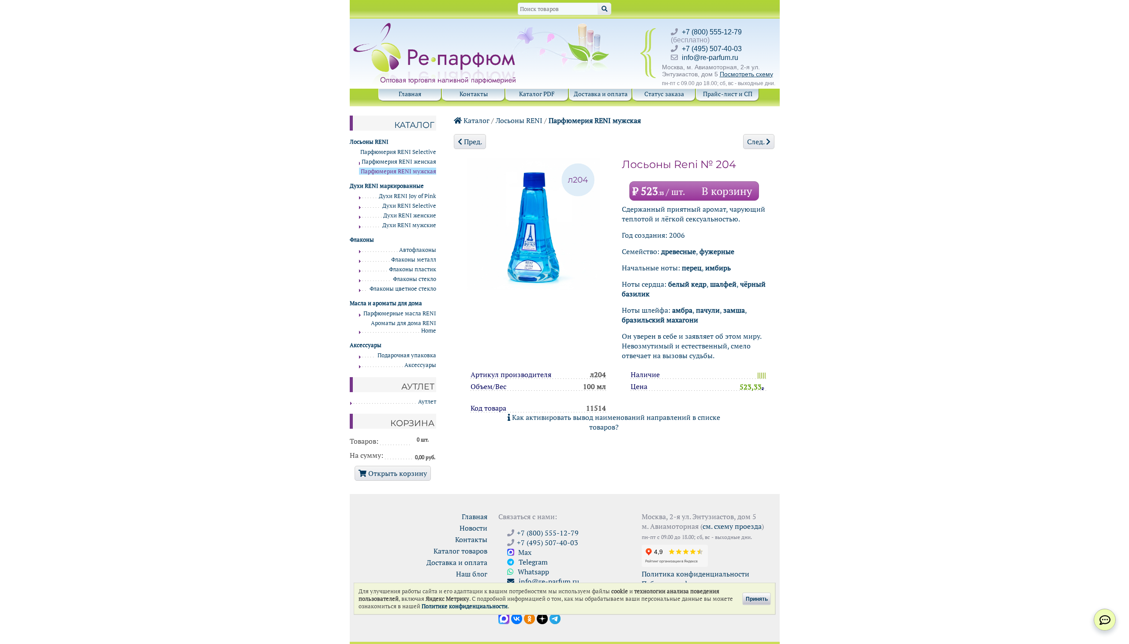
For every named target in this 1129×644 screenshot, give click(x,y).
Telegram (532, 562)
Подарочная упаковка (407, 355)
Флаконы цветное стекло (403, 288)
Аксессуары (420, 365)
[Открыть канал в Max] (503, 618)
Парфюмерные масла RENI (399, 313)
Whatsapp (532, 572)
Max (523, 552)
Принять (757, 598)
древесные (678, 251)
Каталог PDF (537, 94)
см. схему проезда (732, 526)
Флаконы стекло (414, 279)
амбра (682, 310)
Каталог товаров (460, 551)
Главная (410, 94)
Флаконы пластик (412, 269)
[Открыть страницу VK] (516, 618)
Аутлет (427, 401)
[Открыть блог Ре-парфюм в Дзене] (542, 618)
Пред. (472, 141)
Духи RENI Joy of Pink (407, 196)
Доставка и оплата (601, 94)
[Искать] (604, 9)
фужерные (716, 251)
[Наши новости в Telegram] (555, 618)
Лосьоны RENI (519, 120)
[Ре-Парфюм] (435, 28)
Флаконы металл (413, 259)
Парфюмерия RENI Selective (398, 152)
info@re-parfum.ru (710, 57)
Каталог (476, 120)
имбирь (718, 268)
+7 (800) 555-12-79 (712, 32)
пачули (708, 310)
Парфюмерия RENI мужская (595, 120)
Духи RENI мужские (409, 225)
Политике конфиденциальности (465, 606)
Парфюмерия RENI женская (399, 161)
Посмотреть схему (746, 74)
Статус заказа (664, 94)
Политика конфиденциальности (695, 574)
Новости (473, 528)
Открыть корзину (396, 473)
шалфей (723, 284)
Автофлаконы (417, 250)
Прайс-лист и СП (727, 94)
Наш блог (471, 574)
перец (692, 268)
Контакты (474, 94)
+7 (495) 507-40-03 (712, 48)
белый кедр (687, 284)
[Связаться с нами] (1105, 620)
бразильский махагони (660, 320)
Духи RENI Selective (409, 206)
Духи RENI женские (409, 215)
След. (756, 141)
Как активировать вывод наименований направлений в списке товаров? (615, 422)
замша (734, 310)
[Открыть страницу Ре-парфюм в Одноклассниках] (529, 618)
